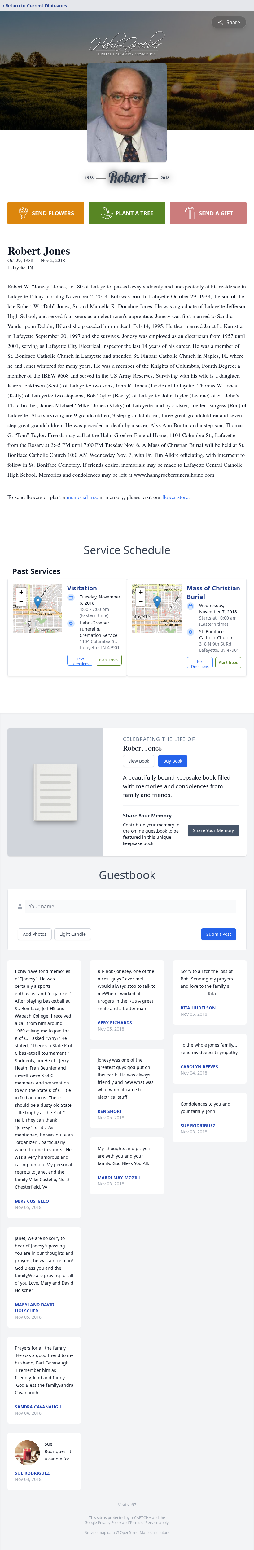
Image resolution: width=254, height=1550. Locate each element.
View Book (138, 761)
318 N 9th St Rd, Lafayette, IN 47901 (219, 647)
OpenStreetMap (133, 1532)
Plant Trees (108, 660)
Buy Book (172, 761)
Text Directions (80, 661)
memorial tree (82, 497)
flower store (175, 497)
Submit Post (218, 934)
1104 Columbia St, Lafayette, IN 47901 (100, 644)
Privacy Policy (109, 1522)
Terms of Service (143, 1522)
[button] (38, 602)
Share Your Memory (213, 830)
